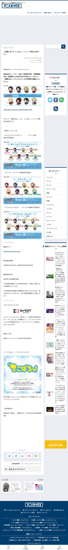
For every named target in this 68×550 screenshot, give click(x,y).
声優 (47, 201)
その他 (48, 232)
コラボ (48, 224)
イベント (49, 217)
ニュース (49, 177)
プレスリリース (37, 463)
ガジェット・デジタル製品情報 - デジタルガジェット (20, 530)
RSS (56, 111)
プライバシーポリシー (31, 510)
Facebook (56, 102)
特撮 (47, 193)
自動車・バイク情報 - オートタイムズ (47, 527)
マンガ (48, 185)
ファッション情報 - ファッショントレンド (44, 522)
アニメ (23, 463)
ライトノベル (50, 189)
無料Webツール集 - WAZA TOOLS (20, 540)
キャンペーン (50, 220)
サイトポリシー (47, 510)
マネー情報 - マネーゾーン (57, 525)
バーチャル (50, 205)
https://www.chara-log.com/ (12, 251)
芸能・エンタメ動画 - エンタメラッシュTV (52, 530)
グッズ (28, 463)
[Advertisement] (34, 29)
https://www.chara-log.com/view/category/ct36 (18, 109)
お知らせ (49, 236)
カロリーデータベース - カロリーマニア (23, 537)
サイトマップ (43, 512)
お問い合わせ (48, 12)
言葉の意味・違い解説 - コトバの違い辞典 (46, 540)
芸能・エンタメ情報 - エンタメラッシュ (44, 520)
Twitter (50, 102)
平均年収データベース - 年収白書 (48, 537)
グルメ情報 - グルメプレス (21, 520)
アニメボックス (36, 543)
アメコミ (49, 197)
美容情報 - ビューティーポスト (14, 525)
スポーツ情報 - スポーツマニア (36, 525)
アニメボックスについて (34, 12)
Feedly (61, 102)
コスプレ (49, 209)
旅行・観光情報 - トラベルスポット (21, 527)
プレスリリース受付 (60, 12)
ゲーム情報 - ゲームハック (20, 522)
